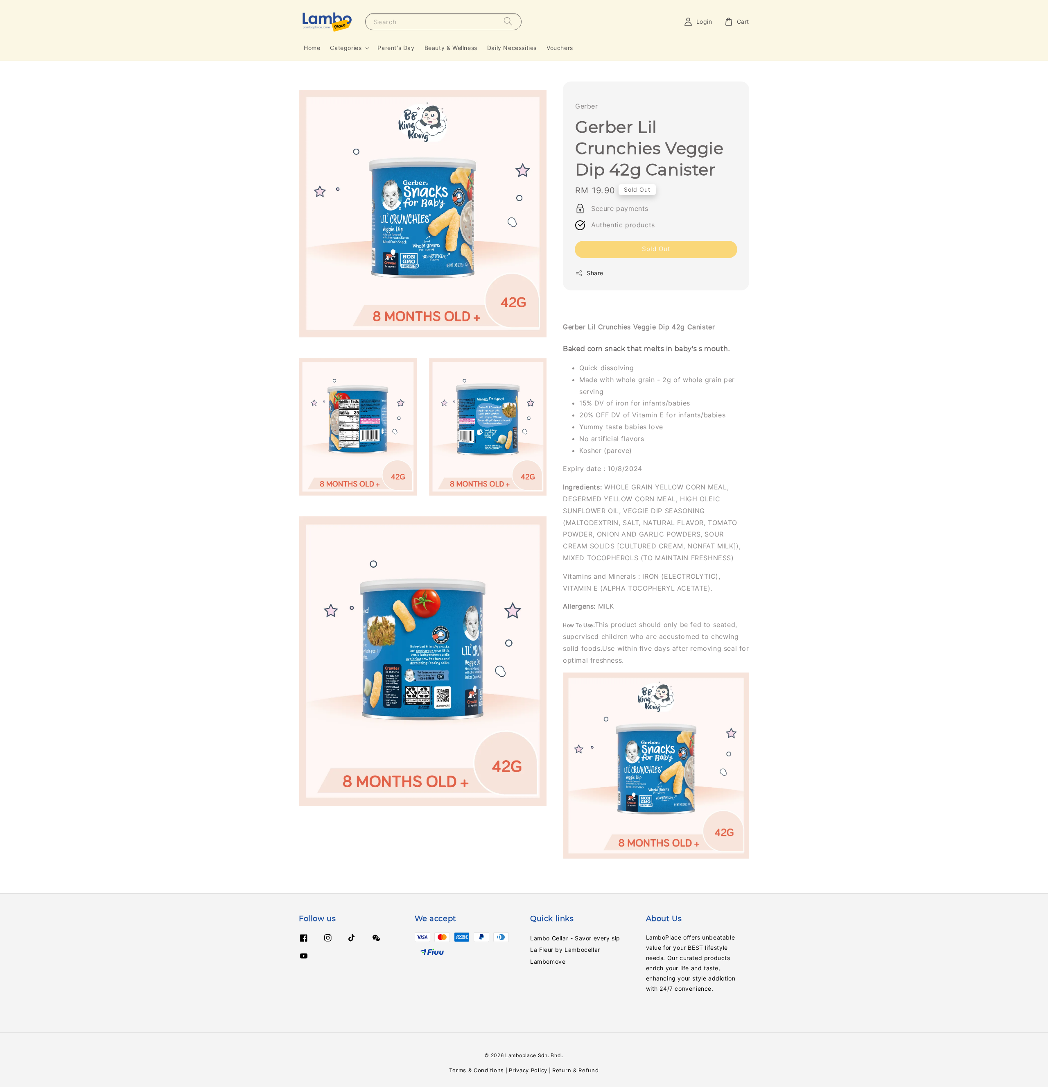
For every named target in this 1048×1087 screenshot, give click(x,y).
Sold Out (656, 249)
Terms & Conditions (476, 1070)
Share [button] (595, 272)
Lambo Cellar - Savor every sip (575, 938)
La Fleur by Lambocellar (565, 949)
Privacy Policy (528, 1070)
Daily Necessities (512, 47)
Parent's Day (395, 47)
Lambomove (547, 961)
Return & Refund (575, 1070)
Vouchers (560, 47)
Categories (345, 47)
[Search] (508, 21)
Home (312, 47)
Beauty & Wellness (451, 47)
